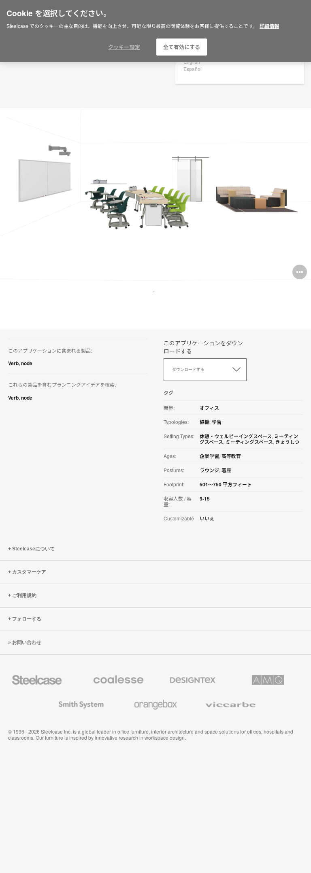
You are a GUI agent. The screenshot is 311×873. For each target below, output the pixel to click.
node (26, 363)
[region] (155, 31)
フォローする (26, 619)
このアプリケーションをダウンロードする (203, 347)
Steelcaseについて (33, 549)
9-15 (205, 498)
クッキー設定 (124, 47)
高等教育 (231, 456)
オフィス (209, 407)
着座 (226, 470)
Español (192, 68)
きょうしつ (287, 441)
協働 (204, 422)
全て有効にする (181, 47)
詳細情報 (269, 26)
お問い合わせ (26, 642)
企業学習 (209, 456)
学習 (217, 422)
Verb (13, 363)
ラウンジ (209, 470)
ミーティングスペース (249, 441)
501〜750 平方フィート (226, 484)
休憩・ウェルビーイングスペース (236, 436)
